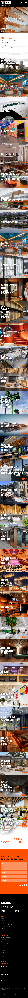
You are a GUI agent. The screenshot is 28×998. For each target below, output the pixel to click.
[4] (14, 640)
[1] (14, 301)
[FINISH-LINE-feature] (14, 707)
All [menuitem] (2, 38)
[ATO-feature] (14, 527)
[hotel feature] (14, 278)
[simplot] (8, 828)
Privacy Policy (19, 988)
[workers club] (14, 436)
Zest (10, 994)
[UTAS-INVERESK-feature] (14, 572)
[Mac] (5, 827)
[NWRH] (14, 188)
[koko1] (14, 75)
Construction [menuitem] (8, 40)
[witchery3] (14, 143)
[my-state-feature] (14, 98)
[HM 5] (14, 617)
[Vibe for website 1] (14, 369)
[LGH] (11, 822)
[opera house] (14, 549)
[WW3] (5, 824)
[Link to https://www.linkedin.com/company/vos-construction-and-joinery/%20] (6, 966)
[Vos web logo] (6, 1)
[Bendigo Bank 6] (14, 662)
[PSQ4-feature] (14, 482)
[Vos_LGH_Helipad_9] (14, 346)
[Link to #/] (22, 3)
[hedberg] (14, 594)
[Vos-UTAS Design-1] (14, 165)
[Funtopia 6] (14, 120)
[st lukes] (11, 825)
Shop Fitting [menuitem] (7, 48)
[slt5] (14, 504)
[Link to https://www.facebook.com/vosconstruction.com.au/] (1, 966)
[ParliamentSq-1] (5, 820)
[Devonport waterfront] (14, 53)
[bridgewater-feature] (14, 391)
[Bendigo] (14, 685)
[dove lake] (14, 775)
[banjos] (5, 823)
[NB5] (14, 798)
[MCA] (14, 459)
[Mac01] (14, 414)
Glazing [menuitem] (5, 43)
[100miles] (14, 323)
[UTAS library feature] (14, 730)
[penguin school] (14, 753)
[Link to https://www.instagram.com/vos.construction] (3, 966)
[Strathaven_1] (14, 211)
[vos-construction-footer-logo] (4, 974)
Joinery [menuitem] (5, 45)
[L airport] (14, 256)
